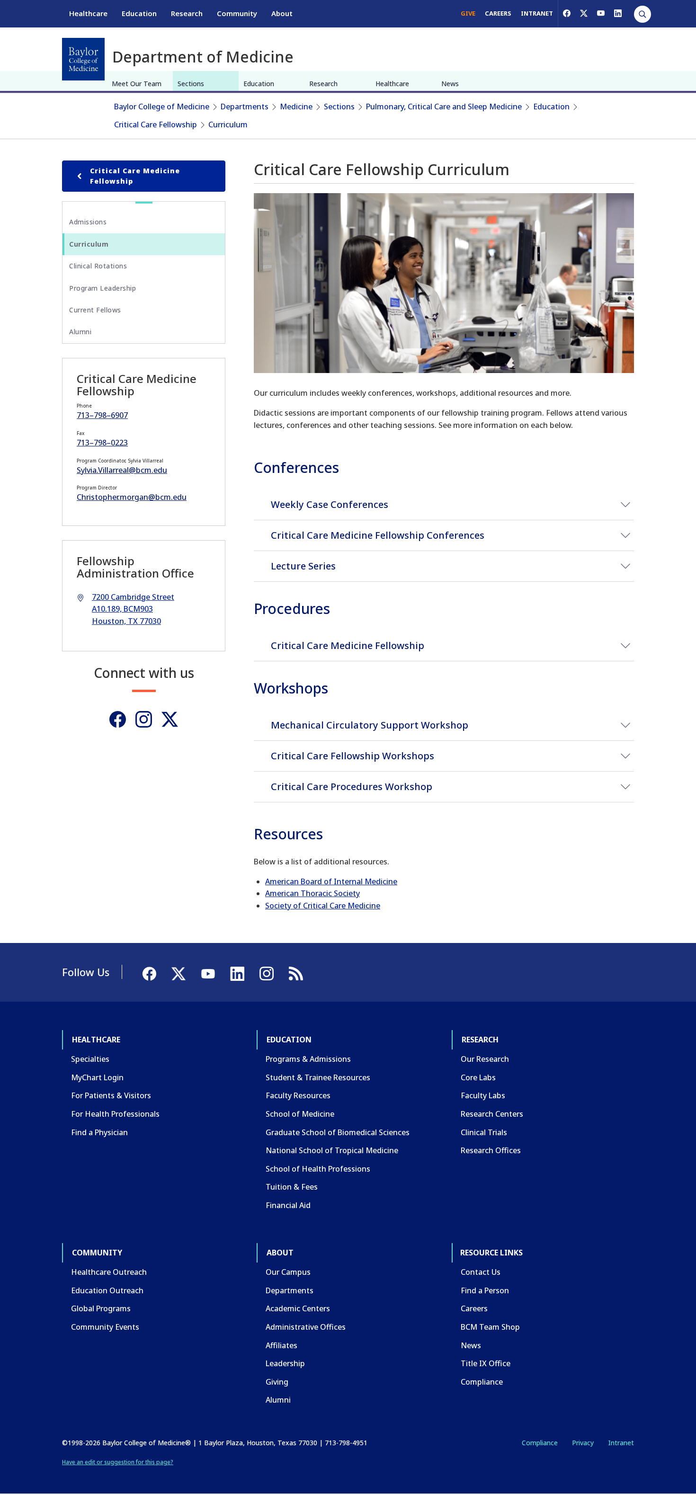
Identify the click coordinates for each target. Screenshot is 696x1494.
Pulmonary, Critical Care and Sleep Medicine (444, 106)
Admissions (88, 221)
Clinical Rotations (98, 265)
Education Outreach (107, 1290)
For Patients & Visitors (111, 1095)
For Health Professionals (115, 1114)
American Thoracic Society (312, 893)
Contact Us (480, 1272)
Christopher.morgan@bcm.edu (132, 497)
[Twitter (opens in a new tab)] (169, 719)
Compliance (482, 1382)
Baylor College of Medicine (161, 106)
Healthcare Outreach (109, 1272)
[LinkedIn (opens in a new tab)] (618, 13)
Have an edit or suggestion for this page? (117, 1462)
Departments (244, 106)
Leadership (285, 1363)
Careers (474, 1308)
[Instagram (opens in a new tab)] (143, 719)
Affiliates (281, 1345)
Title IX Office (485, 1363)
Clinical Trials (484, 1132)
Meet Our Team (136, 83)
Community (237, 13)
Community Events (105, 1327)
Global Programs (101, 1308)
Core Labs (478, 1077)
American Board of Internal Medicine (331, 881)
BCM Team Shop (490, 1327)
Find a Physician (99, 1132)
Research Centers (492, 1114)
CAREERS (498, 13)
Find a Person (485, 1290)
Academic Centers (298, 1308)
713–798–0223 (102, 442)
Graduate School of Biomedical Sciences (338, 1132)
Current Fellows (95, 309)
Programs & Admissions (308, 1059)
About (282, 13)
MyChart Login (97, 1077)
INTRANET (537, 13)
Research (187, 13)
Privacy (583, 1442)
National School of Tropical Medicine (332, 1150)
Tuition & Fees (292, 1187)
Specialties (90, 1059)
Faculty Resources (298, 1095)
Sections (191, 83)
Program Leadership (102, 288)
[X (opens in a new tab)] (584, 13)
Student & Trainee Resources (318, 1077)
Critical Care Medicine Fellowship (135, 176)
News (450, 83)
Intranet (621, 1442)
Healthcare (88, 13)
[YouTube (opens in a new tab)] (601, 13)
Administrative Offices (306, 1327)
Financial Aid (288, 1205)
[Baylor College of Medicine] (83, 59)
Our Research (485, 1059)
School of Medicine (300, 1114)
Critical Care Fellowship (155, 124)
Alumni (80, 331)
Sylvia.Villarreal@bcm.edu (122, 470)
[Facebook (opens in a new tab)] (567, 13)
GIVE (468, 13)
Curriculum (228, 124)
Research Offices (491, 1150)
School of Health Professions (318, 1169)
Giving (277, 1382)
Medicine (296, 106)
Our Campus (288, 1272)
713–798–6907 (102, 415)
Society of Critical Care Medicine (322, 905)
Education (139, 13)
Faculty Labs (483, 1095)
